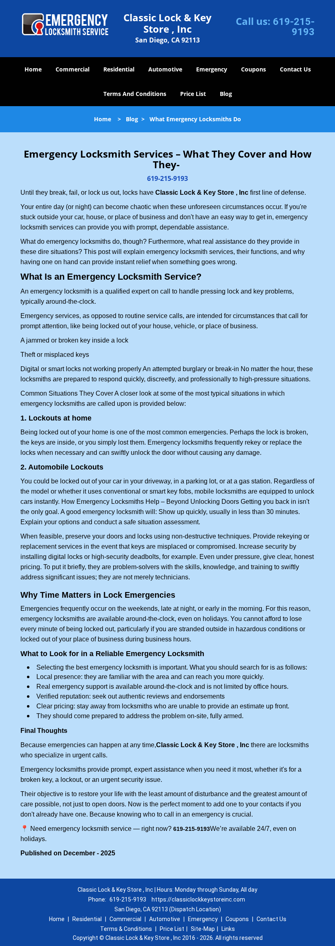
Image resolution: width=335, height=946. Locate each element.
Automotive (165, 69)
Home (33, 69)
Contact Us (295, 69)
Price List (193, 94)
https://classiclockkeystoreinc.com (198, 899)
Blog (226, 94)
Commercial (72, 69)
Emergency (211, 69)
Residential (118, 69)
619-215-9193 (294, 27)
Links (228, 929)
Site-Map (203, 929)
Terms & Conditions (126, 929)
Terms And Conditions (134, 94)
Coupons (253, 69)
